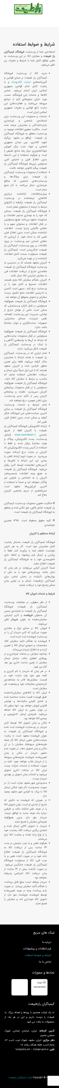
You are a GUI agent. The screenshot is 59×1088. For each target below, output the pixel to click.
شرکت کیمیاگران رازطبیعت (20, 1077)
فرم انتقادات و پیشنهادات (37, 948)
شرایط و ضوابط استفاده (38, 955)
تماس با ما (45, 962)
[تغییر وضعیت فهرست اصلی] (29, 22)
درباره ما (46, 942)
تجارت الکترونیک (21, 82)
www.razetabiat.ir (25, 435)
